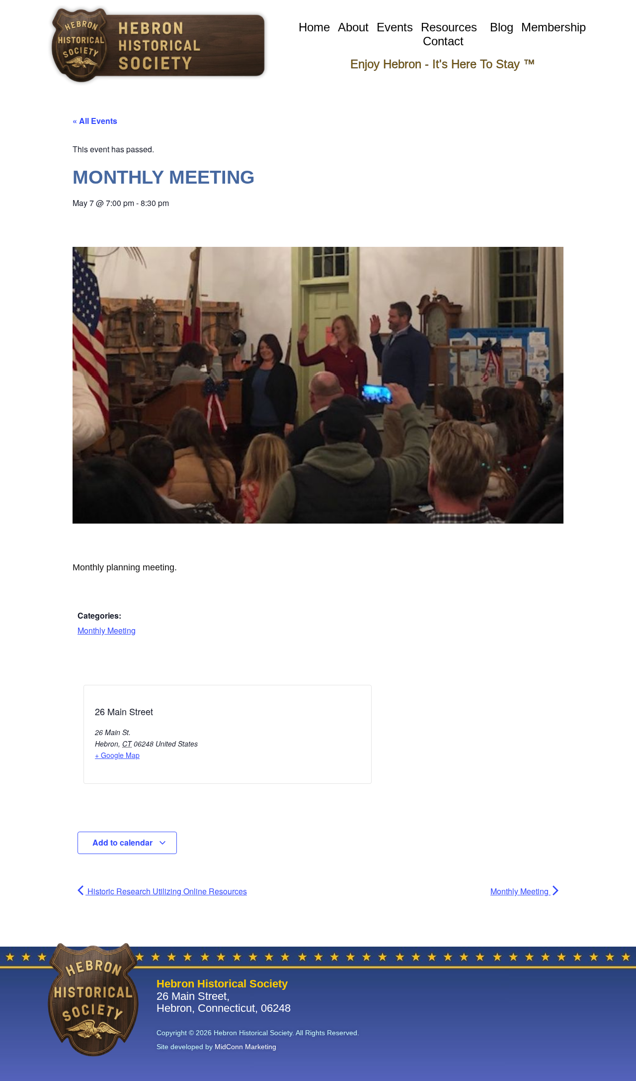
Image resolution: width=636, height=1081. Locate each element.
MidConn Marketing (245, 1047)
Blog (501, 27)
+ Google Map (117, 755)
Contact (443, 41)
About (353, 27)
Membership (553, 27)
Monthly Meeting (107, 630)
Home (314, 27)
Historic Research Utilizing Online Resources (166, 891)
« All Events (95, 120)
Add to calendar (123, 842)
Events (395, 27)
